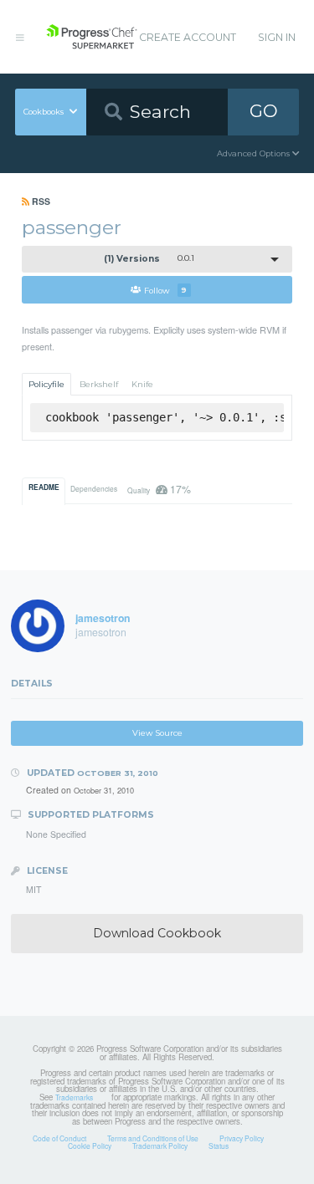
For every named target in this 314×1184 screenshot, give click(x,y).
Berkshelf (99, 384)
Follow (165, 289)
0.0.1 (149, 258)
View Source (157, 732)
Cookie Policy (89, 1146)
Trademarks (74, 1097)
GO (264, 110)
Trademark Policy (160, 1146)
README (43, 487)
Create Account (187, 37)
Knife (142, 384)
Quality (158, 489)
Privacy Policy (241, 1138)
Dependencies (93, 488)
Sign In (277, 37)
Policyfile (46, 384)
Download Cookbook (157, 933)
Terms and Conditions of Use (152, 1138)
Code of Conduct (59, 1138)
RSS (39, 201)
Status (218, 1146)
